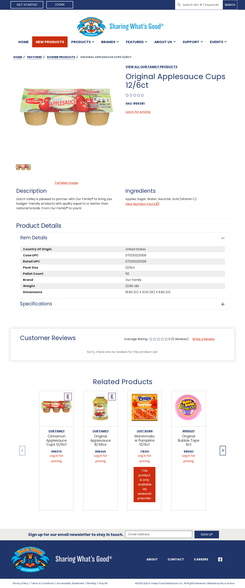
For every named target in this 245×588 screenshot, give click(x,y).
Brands (108, 41)
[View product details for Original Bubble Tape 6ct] (189, 408)
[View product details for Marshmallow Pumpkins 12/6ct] (144, 408)
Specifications (36, 304)
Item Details (33, 238)
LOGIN (59, 4)
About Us (163, 41)
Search (230, 5)
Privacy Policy (21, 583)
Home (23, 41)
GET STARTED (27, 4)
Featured (135, 41)
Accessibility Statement (70, 583)
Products (81, 41)
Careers (201, 559)
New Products (50, 41)
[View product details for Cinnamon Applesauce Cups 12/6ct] (56, 408)
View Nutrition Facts (140, 204)
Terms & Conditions (42, 583)
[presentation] (22, 450)
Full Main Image (66, 183)
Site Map (91, 583)
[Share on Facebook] (220, 559)
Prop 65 (103, 583)
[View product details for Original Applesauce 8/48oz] (100, 408)
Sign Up (207, 534)
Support (191, 41)
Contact (176, 559)
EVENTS (216, 41)
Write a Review (203, 339)
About (152, 559)
